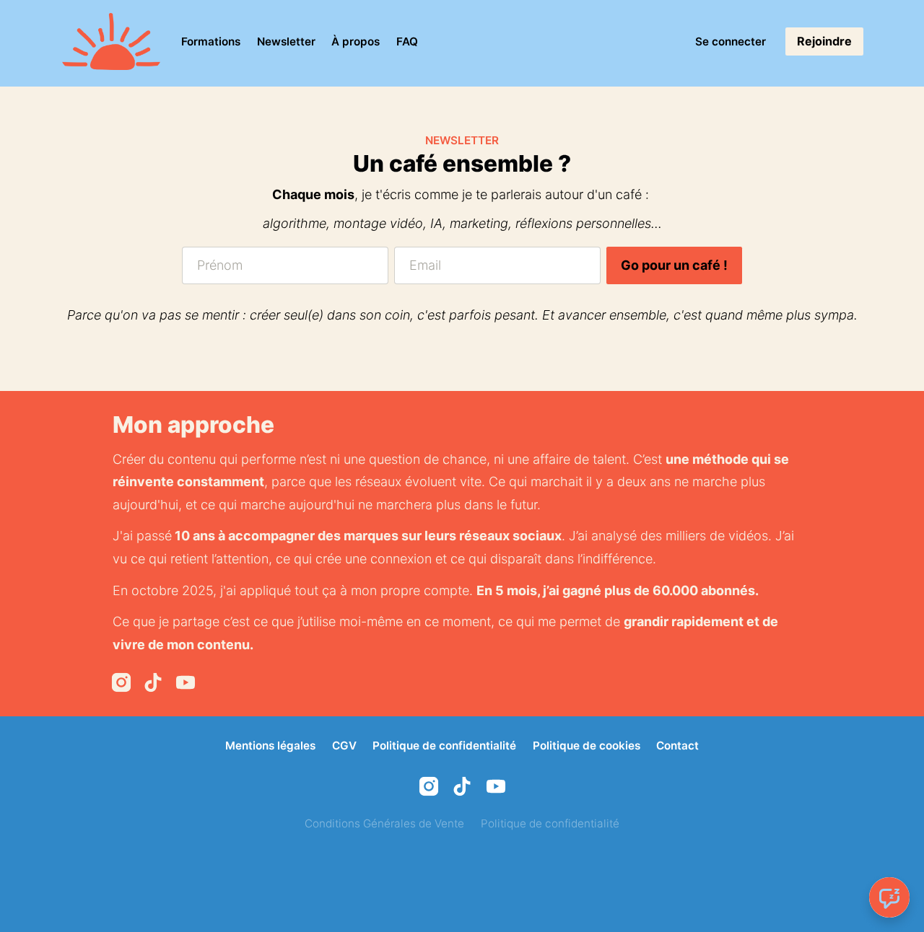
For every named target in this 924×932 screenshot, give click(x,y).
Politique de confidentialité (444, 745)
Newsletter (286, 41)
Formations (210, 41)
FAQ (407, 41)
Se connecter (730, 41)
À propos (355, 41)
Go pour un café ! (674, 265)
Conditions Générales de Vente (384, 823)
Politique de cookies (586, 745)
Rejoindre (824, 41)
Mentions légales (270, 745)
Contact (677, 745)
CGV (344, 745)
